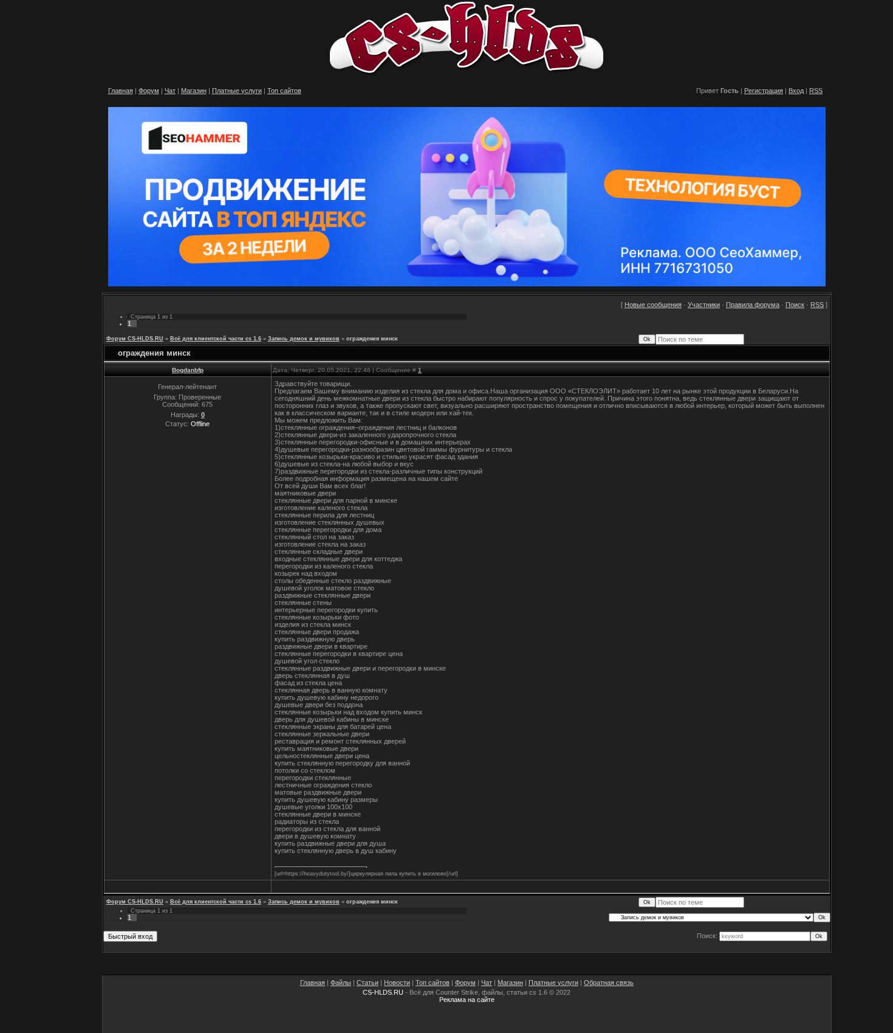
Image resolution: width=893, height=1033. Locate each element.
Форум (149, 90)
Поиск (794, 304)
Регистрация (763, 90)
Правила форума (752, 304)
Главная (120, 90)
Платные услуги (237, 90)
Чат (170, 90)
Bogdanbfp (188, 370)
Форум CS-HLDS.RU (134, 339)
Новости (397, 982)
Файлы (340, 982)
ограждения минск (372, 339)
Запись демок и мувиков (304, 339)
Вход (796, 90)
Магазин (194, 90)
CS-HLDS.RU (383, 992)
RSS (816, 90)
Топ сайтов (284, 90)
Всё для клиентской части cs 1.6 (215, 339)
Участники (704, 304)
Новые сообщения (653, 304)
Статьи (367, 982)
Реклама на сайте (466, 999)
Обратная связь (609, 982)
